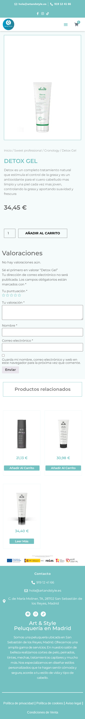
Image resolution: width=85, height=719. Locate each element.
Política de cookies (49, 703)
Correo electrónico (17, 340)
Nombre (9, 325)
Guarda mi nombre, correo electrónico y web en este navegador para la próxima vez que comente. (41, 361)
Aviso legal (73, 703)
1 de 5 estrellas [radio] (3, 295)
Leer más (21, 541)
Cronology (51, 150)
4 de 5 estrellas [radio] (15, 295)
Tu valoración (13, 302)
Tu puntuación (14, 291)
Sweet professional (28, 150)
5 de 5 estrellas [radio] (19, 295)
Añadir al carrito (42, 233)
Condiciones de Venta (42, 712)
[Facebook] (27, 614)
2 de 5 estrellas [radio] (7, 295)
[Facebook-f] (37, 13)
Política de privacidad (18, 703)
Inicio (8, 150)
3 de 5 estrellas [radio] (11, 295)
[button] (66, 24)
